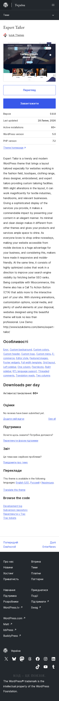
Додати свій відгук (13, 418)
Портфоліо (38, 366)
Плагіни (36, 573)
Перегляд (29, 90)
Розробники (10, 601)
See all (52, 418)
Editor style (22, 358)
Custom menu (43, 353)
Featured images (39, 358)
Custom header (11, 353)
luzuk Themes (16, 35)
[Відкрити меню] (54, 5)
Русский (34, 482)
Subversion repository (15, 510)
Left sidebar (9, 366)
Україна (15, 650)
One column (24, 366)
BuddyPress (12, 635)
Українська (47, 482)
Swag (36, 607)
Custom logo (28, 353)
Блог (6, 349)
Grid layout (49, 362)
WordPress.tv (13, 607)
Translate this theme (14, 489)
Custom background (21, 349)
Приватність (11, 579)
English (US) (22, 482)
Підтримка (10, 595)
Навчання (9, 590)
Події (34, 595)
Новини (8, 567)
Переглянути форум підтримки (20, 440)
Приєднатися (39, 590)
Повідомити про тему (15, 462)
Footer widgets (11, 362)
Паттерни (37, 579)
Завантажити (29, 103)
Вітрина (36, 561)
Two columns (43, 375)
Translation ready (25, 375)
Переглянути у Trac (14, 513)
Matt (7, 624)
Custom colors (41, 349)
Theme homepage (13, 147)
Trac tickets (9, 517)
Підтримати (40, 601)
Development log (12, 506)
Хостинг (8, 573)
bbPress (10, 630)
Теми (6, 15)
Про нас (8, 561)
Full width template (31, 362)
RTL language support (25, 371)
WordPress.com (14, 618)
